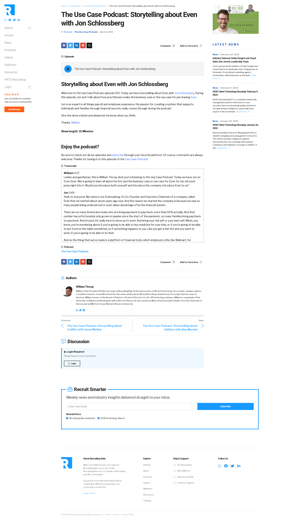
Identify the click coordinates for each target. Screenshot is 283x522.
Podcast (67, 32)
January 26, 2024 (229, 121)
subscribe (118, 155)
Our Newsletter (184, 465)
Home (64, 6)
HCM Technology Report (113, 418)
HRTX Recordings (15, 79)
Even (193, 97)
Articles (9, 35)
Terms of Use (111, 514)
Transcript (70, 166)
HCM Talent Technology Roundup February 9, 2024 (235, 93)
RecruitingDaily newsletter (82, 418)
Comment (165, 46)
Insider (11, 94)
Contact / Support (185, 483)
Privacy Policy (127, 514)
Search (8, 28)
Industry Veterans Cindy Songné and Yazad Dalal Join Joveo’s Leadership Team (234, 60)
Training (147, 500)
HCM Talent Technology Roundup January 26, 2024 (236, 127)
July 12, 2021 (106, 32)
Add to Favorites (189, 46)
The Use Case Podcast (95, 6)
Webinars (10, 65)
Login (7, 87)
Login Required (75, 351)
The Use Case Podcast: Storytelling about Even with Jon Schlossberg (115, 68)
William (75, 122)
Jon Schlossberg (184, 93)
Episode (69, 56)
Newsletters (73, 414)
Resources (10, 72)
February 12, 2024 (229, 54)
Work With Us (183, 471)
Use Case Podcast (136, 159)
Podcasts (10, 50)
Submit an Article (185, 477)
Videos (8, 57)
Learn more (89, 493)
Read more (242, 112)
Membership (14, 109)
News (7, 42)
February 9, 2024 (229, 88)
